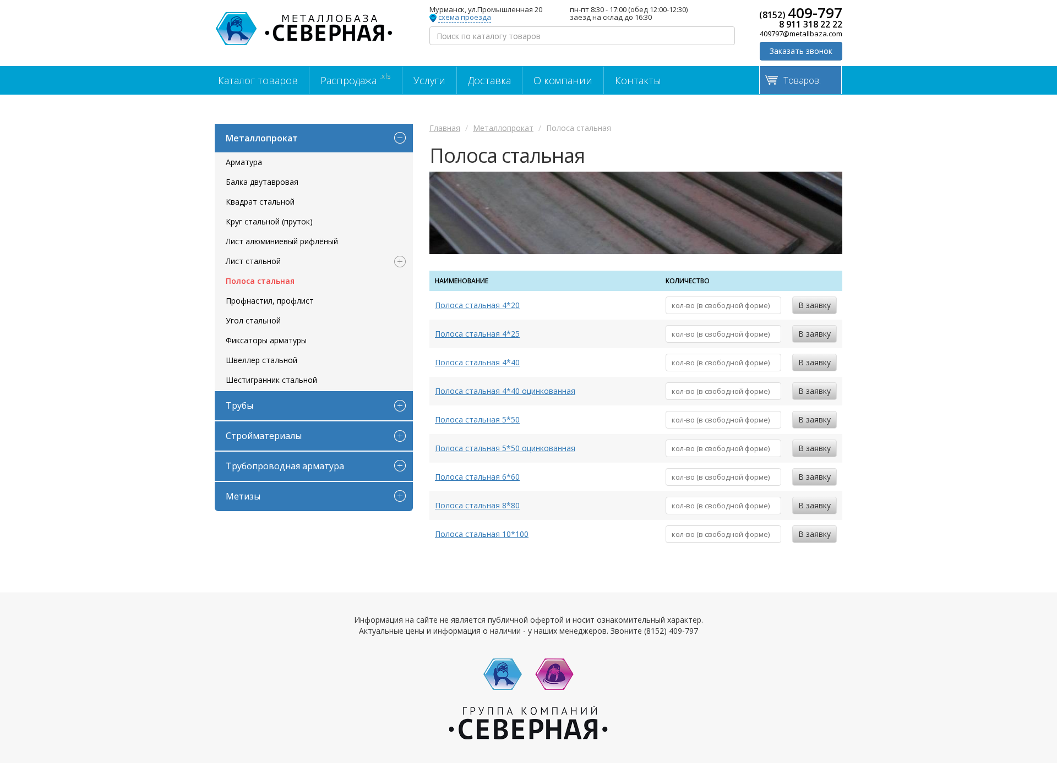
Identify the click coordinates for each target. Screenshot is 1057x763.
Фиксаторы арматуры (266, 340)
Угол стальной (253, 320)
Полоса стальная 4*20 (477, 305)
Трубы (239, 405)
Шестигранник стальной (271, 380)
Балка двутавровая (262, 182)
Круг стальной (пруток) (269, 221)
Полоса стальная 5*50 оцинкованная (505, 448)
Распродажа (355, 79)
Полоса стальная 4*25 (477, 333)
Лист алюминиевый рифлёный (282, 241)
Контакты (638, 80)
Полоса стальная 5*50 (477, 419)
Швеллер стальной (261, 360)
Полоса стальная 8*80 (477, 505)
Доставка (489, 80)
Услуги (429, 80)
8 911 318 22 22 (810, 24)
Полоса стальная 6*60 (477, 476)
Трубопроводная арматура (285, 466)
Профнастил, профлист (270, 300)
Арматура (244, 162)
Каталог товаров (258, 80)
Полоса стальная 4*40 (477, 362)
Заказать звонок (801, 51)
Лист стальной (253, 261)
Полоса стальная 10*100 (481, 534)
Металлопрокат (262, 138)
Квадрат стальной (260, 201)
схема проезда (464, 17)
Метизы (243, 496)
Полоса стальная (260, 281)
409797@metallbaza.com (801, 34)
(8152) (800, 13)
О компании (562, 80)
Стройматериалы (264, 436)
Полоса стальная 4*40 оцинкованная (505, 391)
